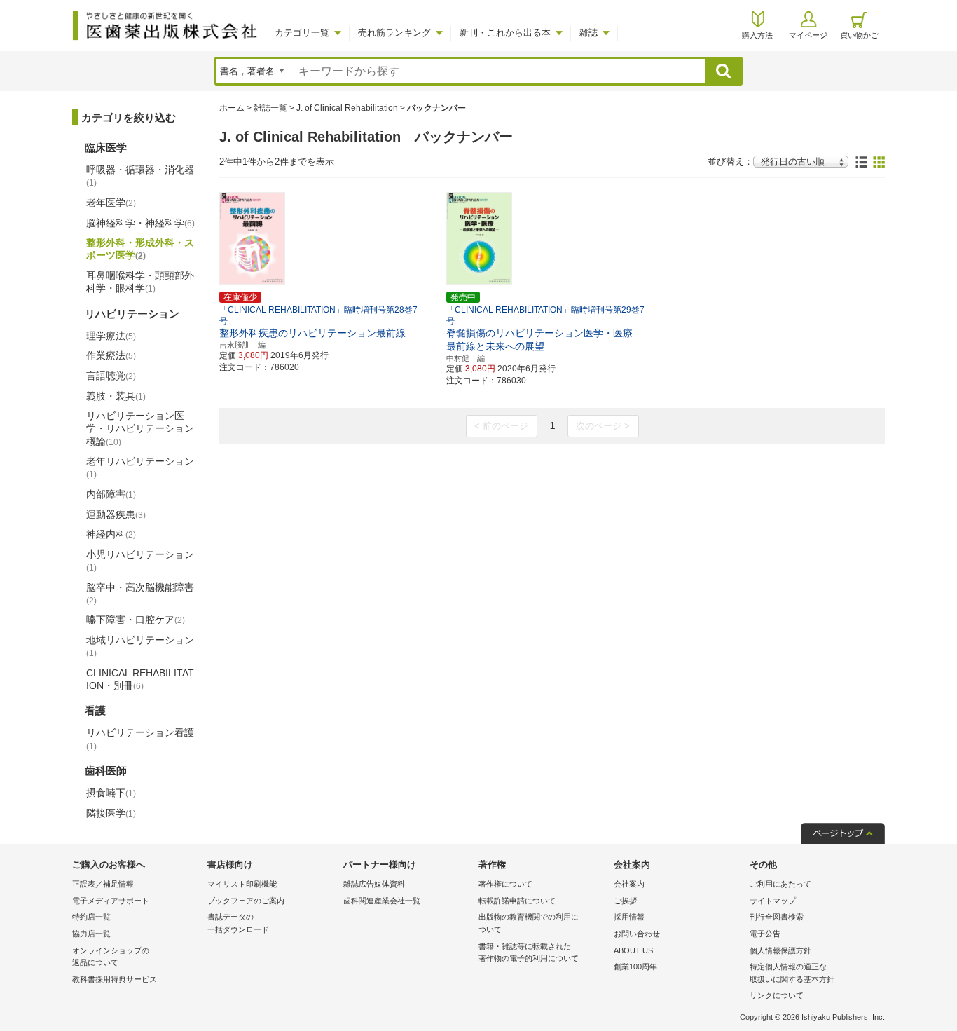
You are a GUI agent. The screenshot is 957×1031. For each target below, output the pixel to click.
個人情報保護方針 (780, 950)
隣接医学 (111, 813)
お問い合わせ (637, 933)
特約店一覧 (91, 917)
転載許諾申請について (517, 900)
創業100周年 (635, 966)
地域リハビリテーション (140, 646)
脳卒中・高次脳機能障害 (140, 594)
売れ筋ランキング (394, 32)
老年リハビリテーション (140, 467)
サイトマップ (773, 900)
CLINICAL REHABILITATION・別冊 (140, 679)
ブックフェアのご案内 (245, 900)
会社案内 (629, 884)
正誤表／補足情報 (103, 884)
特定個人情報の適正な (792, 972)
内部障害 (111, 494)
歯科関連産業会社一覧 (381, 900)
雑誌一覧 (270, 108)
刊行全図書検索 (777, 917)
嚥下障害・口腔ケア (135, 619)
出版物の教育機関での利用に (528, 923)
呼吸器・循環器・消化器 (140, 176)
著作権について (505, 884)
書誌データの (238, 923)
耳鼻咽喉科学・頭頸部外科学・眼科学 (140, 282)
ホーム (232, 108)
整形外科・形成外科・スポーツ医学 (140, 249)
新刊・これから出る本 (505, 32)
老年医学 (111, 202)
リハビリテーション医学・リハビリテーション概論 (140, 428)
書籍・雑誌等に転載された (528, 952)
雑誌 (588, 32)
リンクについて (777, 995)
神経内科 (111, 534)
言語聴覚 (111, 375)
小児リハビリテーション (140, 561)
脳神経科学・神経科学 (140, 222)
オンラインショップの (110, 956)
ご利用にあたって (780, 884)
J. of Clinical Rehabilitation (347, 108)
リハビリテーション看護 (140, 739)
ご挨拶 (625, 900)
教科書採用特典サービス (114, 979)
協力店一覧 (91, 933)
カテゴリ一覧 (302, 32)
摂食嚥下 (111, 792)
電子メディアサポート (110, 900)
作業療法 (111, 355)
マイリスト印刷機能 (242, 884)
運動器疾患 (116, 514)
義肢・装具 (116, 396)
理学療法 (111, 335)
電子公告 (765, 933)
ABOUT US (633, 950)
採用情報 (629, 917)
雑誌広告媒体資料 (374, 884)
